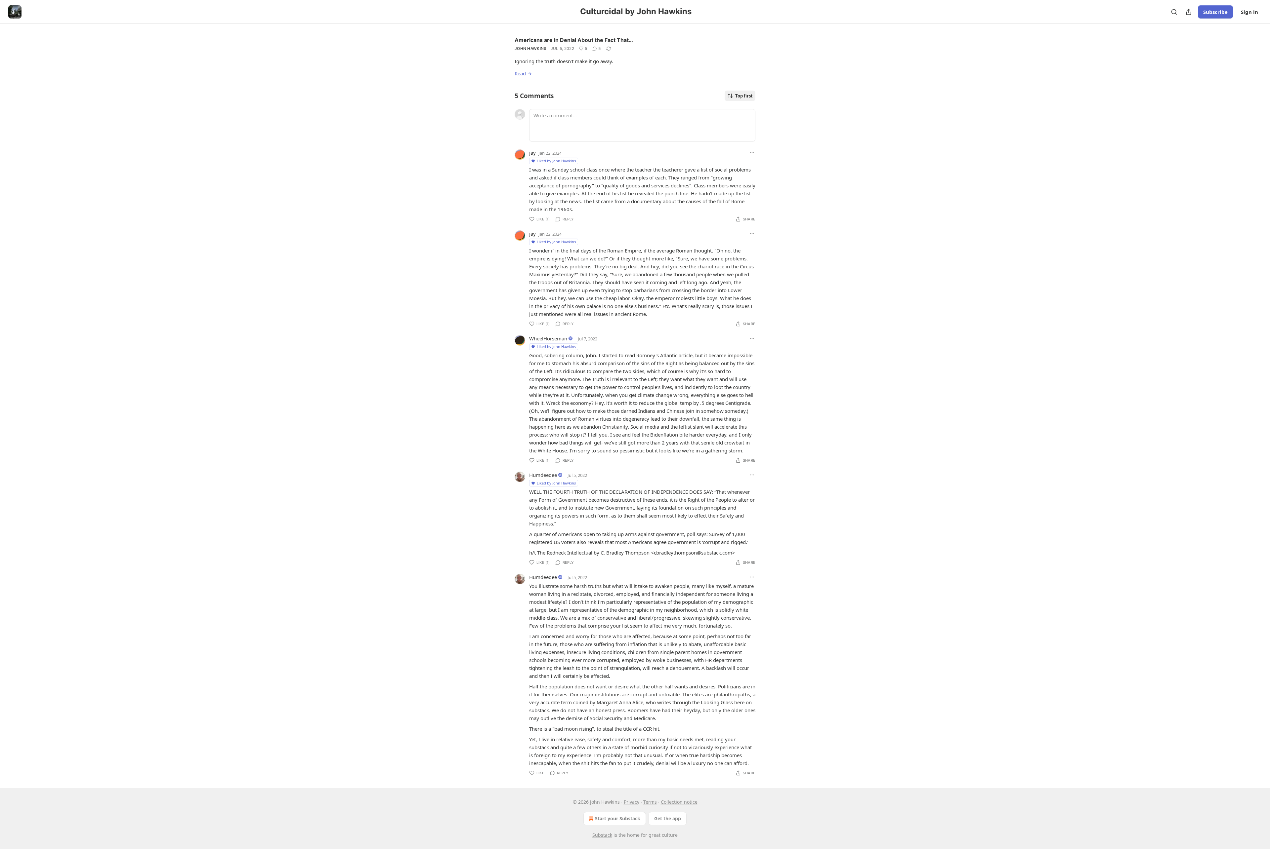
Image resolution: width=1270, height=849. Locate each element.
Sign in (1249, 12)
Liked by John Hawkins (556, 160)
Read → (523, 73)
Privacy (631, 802)
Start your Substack (617, 818)
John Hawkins (531, 48)
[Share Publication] (1188, 12)
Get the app (667, 818)
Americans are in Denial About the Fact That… (574, 40)
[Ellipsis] (752, 152)
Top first (744, 96)
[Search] (1174, 12)
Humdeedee (543, 475)
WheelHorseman (548, 338)
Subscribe (1215, 12)
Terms (650, 802)
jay (532, 152)
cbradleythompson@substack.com (693, 552)
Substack (602, 835)
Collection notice (679, 802)
